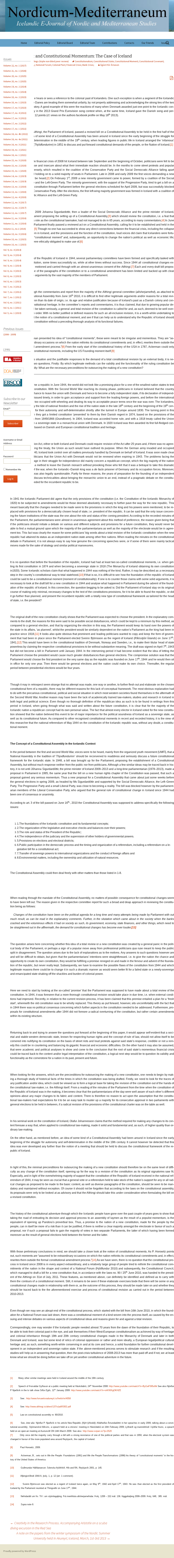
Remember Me (13, 469)
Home (24, 42)
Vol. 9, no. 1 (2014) (12, 265)
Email (6, 408)
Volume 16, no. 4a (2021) (15, 139)
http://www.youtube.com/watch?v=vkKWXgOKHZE (96, 1390)
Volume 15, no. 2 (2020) (14, 165)
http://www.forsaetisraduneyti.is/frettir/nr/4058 (48, 1398)
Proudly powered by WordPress (19, 1551)
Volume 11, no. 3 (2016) (14, 218)
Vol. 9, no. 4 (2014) (12, 249)
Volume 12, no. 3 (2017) (14, 202)
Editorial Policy (42, 42)
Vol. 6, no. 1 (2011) (12, 307)
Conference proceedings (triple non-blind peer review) (41, 61)
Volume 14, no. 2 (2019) (14, 176)
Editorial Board (65, 42)
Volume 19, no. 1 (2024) (14, 91)
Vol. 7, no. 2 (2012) (12, 291)
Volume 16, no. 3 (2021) (14, 144)
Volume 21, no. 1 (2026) (14, 70)
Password (8, 456)
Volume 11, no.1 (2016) (14, 228)
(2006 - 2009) (9, 334)
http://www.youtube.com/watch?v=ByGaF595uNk (133, 1386)
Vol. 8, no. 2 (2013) (12, 276)
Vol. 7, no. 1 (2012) (12, 297)
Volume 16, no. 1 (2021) (14, 155)
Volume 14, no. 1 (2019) (14, 181)
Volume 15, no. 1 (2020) (14, 170)
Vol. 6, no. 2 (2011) (12, 302)
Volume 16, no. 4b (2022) (15, 134)
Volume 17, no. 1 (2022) (14, 128)
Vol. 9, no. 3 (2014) (12, 255)
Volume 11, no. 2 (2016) (14, 223)
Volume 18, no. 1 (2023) (14, 102)
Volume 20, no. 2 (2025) (14, 76)
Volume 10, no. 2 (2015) (14, 239)
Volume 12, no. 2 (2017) (14, 207)
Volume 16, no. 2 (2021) (14, 149)
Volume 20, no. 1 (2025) (14, 81)
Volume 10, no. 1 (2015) (14, 244)
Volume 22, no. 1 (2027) (14, 65)
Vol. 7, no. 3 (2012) (12, 286)
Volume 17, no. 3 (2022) (14, 118)
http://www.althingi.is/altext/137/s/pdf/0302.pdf (48, 1406)
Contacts (129, 42)
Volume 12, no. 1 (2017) (14, 213)
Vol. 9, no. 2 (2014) (12, 260)
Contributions (109, 42)
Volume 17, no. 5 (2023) (14, 107)
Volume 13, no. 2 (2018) (14, 186)
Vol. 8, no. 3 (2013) (12, 270)
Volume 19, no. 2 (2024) (14, 86)
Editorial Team (87, 42)
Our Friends (148, 42)
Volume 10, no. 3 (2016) (14, 234)
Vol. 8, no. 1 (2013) (12, 281)
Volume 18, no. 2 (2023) (14, 97)
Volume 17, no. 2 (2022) (14, 123)
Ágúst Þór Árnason (109, 64)
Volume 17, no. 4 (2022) (14, 112)
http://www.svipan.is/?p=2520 (97, 1431)
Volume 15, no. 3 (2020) (14, 160)
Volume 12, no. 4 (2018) (14, 197)
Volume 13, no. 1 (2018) (14, 191)
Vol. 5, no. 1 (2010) (12, 313)
